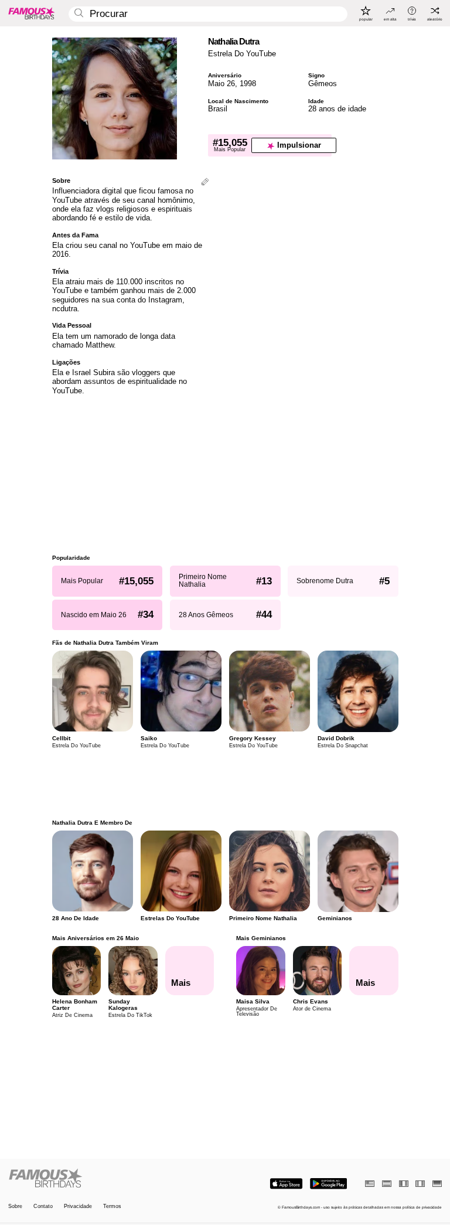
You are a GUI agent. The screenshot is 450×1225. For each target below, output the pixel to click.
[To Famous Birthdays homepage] (32, 13)
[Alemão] (437, 1183)
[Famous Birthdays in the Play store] (328, 1183)
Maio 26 (221, 83)
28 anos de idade (337, 108)
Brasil (217, 108)
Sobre (15, 1206)
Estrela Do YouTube (242, 53)
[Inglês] (369, 1183)
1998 (248, 83)
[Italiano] (420, 1183)
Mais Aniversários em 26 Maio (95, 938)
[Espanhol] (386, 1183)
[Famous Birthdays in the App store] (286, 1183)
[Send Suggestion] (205, 182)
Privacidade (78, 1206)
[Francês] (403, 1183)
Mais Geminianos (261, 938)
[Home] (114, 1178)
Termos (112, 1206)
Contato (43, 1206)
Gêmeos (322, 83)
